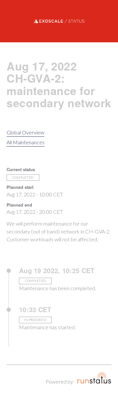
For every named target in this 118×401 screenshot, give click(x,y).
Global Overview (25, 132)
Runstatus (94, 378)
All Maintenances (26, 142)
